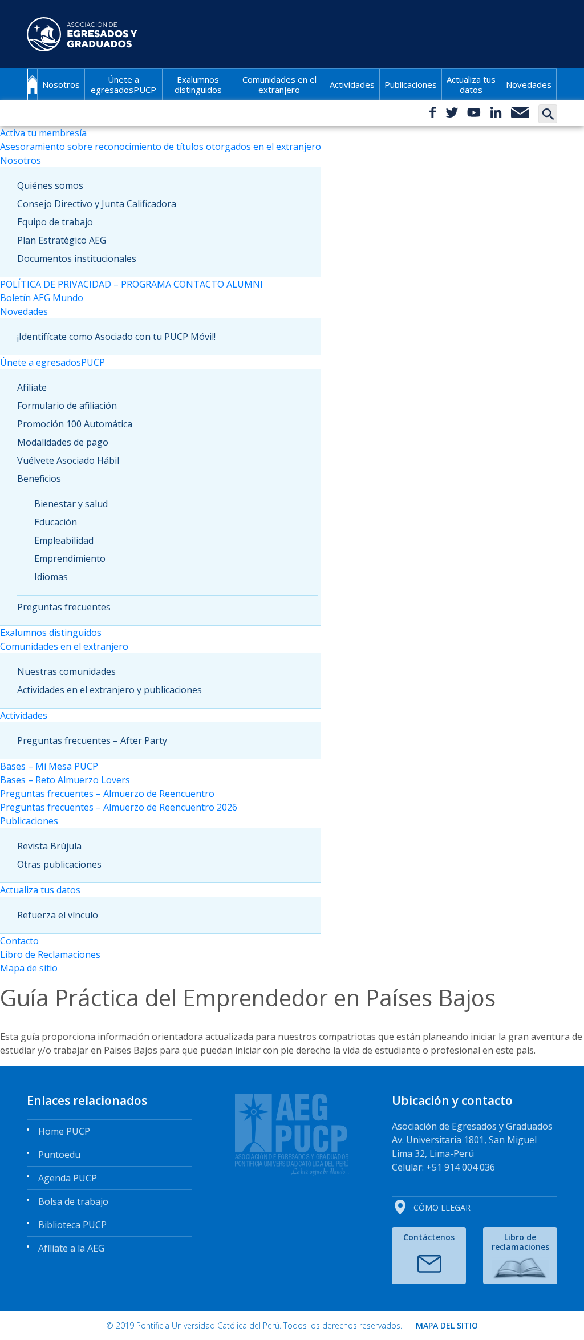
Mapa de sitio (29, 968)
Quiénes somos (50, 185)
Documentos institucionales (76, 258)
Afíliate (32, 387)
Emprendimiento (70, 558)
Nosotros (61, 84)
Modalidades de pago (62, 442)
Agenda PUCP (67, 1178)
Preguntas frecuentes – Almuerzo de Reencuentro (107, 793)
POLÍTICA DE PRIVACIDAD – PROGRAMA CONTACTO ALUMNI (131, 284)
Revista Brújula (49, 846)
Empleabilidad (64, 540)
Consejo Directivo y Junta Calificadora (96, 203)
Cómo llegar (442, 1207)
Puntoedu (59, 1154)
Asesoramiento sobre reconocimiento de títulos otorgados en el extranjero (160, 146)
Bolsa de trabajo (73, 1201)
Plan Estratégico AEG (61, 240)
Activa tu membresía (43, 133)
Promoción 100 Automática (74, 424)
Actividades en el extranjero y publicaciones (109, 689)
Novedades (528, 84)
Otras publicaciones (59, 864)
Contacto (19, 940)
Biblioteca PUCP (72, 1224)
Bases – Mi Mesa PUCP (49, 766)
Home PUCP (64, 1131)
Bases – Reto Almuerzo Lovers (65, 780)
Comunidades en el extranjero (279, 84)
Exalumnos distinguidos (198, 84)
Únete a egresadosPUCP (123, 84)
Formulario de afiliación (67, 405)
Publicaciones (410, 84)
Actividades (352, 84)
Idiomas (51, 576)
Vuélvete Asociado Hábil (68, 460)
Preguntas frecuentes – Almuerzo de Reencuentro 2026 (118, 807)
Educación (55, 522)
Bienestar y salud (71, 503)
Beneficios (39, 478)
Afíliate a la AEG (71, 1248)
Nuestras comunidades (66, 671)
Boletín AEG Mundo (41, 298)
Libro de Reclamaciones (50, 954)
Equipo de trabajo (55, 222)
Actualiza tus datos (471, 84)
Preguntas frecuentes (64, 607)
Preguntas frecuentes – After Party (92, 740)
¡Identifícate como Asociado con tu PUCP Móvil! (116, 336)
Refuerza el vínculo (57, 915)
